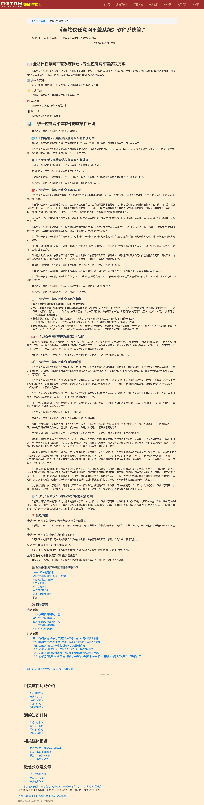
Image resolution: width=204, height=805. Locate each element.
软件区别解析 (36, 726)
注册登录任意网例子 (43, 594)
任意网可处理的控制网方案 (46, 621)
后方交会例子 (39, 583)
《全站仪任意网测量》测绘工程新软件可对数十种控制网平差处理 (65, 649)
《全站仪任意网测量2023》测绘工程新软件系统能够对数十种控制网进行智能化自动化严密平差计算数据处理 (87, 656)
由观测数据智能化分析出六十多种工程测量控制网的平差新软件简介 (66, 642)
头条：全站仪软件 (39, 759)
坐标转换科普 (36, 722)
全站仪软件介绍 (38, 774)
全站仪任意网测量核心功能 (46, 614)
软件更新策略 (36, 729)
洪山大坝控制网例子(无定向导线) (49, 576)
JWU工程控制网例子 (43, 572)
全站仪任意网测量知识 (44, 618)
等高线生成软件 (38, 778)
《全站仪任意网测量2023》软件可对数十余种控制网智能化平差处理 (67, 653)
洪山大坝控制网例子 (43, 579)
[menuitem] (105, 4)
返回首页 (31, 669)
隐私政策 (56, 786)
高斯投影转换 (36, 700)
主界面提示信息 (41, 590)
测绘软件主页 (44, 669)
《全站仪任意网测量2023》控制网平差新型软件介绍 (59, 645)
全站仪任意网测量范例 (44, 625)
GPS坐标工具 (37, 707)
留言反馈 (68, 669)
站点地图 (61, 796)
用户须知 (39, 796)
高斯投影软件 (36, 781)
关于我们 (34, 786)
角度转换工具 (36, 696)
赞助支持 (99, 786)
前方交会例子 (39, 586)
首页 (31, 21)
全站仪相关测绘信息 (43, 629)
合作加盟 (77, 786)
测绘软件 (40, 21)
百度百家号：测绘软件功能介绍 (45, 748)
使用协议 (50, 796)
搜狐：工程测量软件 (40, 755)
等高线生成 (35, 703)
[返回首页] (11, 4)
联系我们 (57, 669)
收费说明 (67, 786)
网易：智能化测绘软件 (41, 752)
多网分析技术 (36, 733)
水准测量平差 (36, 693)
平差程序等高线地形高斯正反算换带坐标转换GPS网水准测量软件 (65, 638)
